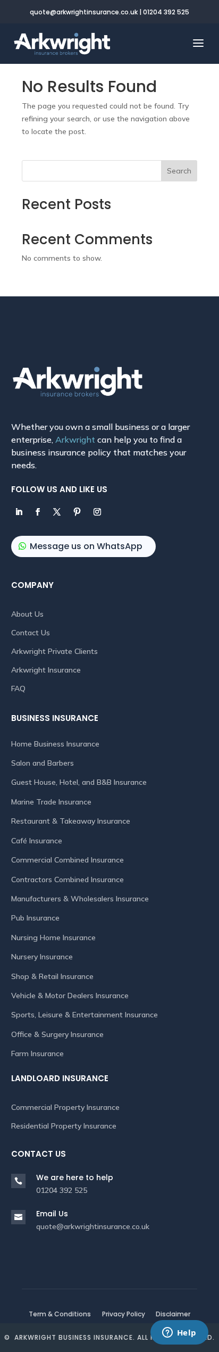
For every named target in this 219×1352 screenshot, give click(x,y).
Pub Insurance (35, 918)
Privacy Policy (123, 1313)
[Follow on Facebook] (37, 511)
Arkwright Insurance (46, 670)
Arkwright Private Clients (54, 651)
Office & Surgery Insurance (57, 1034)
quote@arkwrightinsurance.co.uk (84, 11)
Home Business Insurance (55, 744)
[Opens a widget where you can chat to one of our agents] (179, 1333)
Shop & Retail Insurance (52, 976)
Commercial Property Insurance (65, 1107)
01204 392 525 (166, 11)
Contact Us (30, 632)
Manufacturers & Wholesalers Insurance (80, 898)
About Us (27, 614)
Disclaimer (173, 1313)
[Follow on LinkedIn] (18, 511)
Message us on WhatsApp (86, 546)
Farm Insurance (37, 1053)
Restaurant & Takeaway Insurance (70, 821)
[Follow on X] (56, 511)
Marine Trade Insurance (51, 802)
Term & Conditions (60, 1313)
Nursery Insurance (42, 956)
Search (179, 171)
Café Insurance (36, 840)
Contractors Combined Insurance (67, 879)
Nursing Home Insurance (53, 937)
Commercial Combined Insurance (67, 860)
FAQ (18, 688)
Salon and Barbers (42, 763)
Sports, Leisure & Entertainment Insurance (84, 1014)
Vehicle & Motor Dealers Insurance (70, 995)
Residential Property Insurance (63, 1126)
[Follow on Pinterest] (77, 511)
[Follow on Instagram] (97, 511)
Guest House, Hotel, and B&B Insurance (79, 782)
